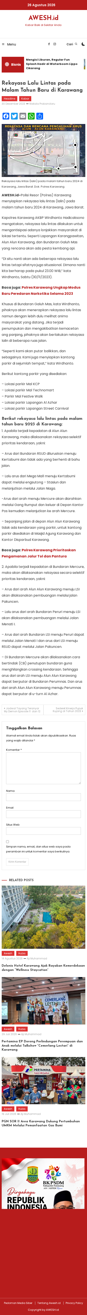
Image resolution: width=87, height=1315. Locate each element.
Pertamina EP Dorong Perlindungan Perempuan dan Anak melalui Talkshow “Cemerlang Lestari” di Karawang (42, 1045)
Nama (10, 791)
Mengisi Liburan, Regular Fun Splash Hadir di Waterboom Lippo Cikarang (50, 64)
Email (10, 808)
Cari (70, 44)
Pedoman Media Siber (18, 1303)
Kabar (25, 98)
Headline (9, 98)
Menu (11, 44)
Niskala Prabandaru (42, 103)
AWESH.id (43, 18)
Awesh (8, 953)
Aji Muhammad (37, 958)
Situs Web (13, 825)
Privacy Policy (74, 1303)
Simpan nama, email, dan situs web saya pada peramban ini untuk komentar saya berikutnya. (38, 849)
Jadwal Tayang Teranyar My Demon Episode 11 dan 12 (22, 710)
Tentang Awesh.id (49, 1303)
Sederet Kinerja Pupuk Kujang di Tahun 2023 (68, 710)
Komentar (14, 750)
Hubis (22, 953)
